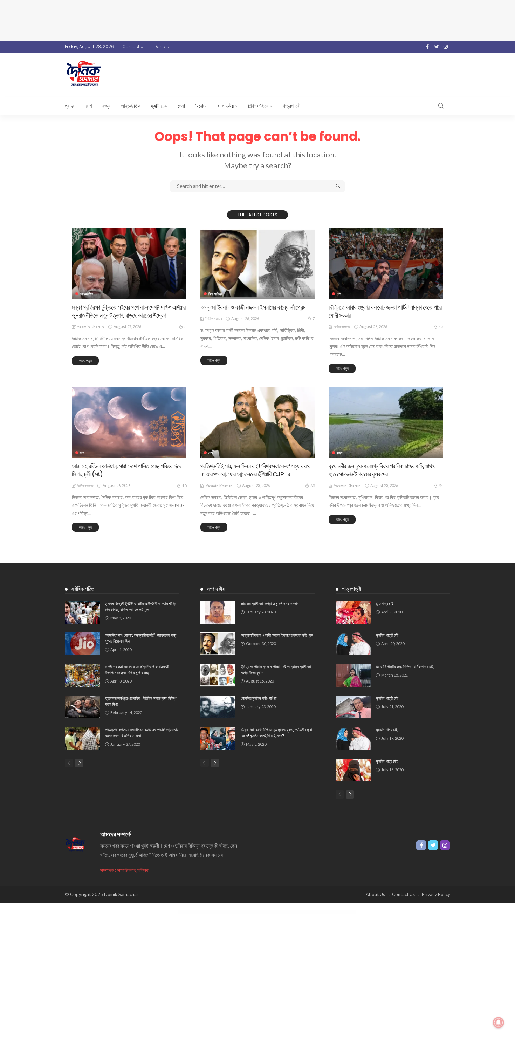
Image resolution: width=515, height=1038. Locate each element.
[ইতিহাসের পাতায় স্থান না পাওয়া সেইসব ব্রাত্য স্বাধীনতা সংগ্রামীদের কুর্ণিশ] (217, 675)
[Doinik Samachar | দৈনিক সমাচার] (75, 844)
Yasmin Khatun (90, 327)
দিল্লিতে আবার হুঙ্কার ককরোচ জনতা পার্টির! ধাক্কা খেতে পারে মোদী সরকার (385, 311)
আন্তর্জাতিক (130, 105)
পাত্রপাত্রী (292, 105)
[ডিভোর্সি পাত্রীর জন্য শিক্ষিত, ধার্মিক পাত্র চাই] (353, 675)
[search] (441, 106)
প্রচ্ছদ (70, 105)
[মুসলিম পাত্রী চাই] (353, 643)
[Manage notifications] (498, 1022)
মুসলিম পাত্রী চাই (387, 635)
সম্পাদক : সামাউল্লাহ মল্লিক (124, 870)
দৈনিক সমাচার (214, 318)
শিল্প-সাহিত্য (258, 105)
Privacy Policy (436, 894)
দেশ (89, 105)
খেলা (181, 105)
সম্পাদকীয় (226, 105)
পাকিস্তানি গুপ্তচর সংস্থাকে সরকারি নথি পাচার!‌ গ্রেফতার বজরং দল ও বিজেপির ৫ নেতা (141, 733)
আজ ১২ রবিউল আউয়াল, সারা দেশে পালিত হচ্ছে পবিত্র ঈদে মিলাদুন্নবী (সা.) (126, 470)
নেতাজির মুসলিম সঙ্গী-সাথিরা (258, 698)
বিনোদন (201, 105)
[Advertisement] (257, 19)
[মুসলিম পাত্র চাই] (353, 738)
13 (441, 327)
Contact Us (134, 46)
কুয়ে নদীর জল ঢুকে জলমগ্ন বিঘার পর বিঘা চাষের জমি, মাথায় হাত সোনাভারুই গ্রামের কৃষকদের (382, 470)
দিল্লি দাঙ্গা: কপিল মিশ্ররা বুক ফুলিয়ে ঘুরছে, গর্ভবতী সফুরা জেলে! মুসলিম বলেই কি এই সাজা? (276, 733)
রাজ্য (106, 105)
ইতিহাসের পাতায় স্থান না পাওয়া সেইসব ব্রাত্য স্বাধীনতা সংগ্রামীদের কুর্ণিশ (276, 670)
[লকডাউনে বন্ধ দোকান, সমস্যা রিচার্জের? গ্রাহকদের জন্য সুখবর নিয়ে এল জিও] (82, 643)
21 (441, 485)
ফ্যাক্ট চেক (159, 105)
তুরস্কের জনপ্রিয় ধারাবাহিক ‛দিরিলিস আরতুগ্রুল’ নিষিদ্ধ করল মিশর (140, 701)
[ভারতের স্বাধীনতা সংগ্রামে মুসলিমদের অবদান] (217, 612)
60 (312, 485)
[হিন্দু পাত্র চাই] (353, 612)
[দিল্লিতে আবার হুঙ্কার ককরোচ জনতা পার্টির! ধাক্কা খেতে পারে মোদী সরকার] (386, 263)
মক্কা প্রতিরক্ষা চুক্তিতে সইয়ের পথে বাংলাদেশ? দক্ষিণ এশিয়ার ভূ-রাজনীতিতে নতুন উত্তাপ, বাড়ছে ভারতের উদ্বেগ (128, 311)
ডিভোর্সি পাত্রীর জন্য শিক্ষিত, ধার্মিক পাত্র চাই (404, 667)
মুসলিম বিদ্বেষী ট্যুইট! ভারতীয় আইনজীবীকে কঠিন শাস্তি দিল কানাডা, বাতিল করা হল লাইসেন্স (140, 606)
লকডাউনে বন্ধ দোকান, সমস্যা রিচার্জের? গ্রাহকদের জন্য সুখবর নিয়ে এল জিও (140, 638)
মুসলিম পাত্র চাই (386, 730)
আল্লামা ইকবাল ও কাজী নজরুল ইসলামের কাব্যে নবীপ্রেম (252, 307)
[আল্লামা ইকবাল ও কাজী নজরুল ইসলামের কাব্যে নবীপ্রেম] (257, 263)
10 (184, 485)
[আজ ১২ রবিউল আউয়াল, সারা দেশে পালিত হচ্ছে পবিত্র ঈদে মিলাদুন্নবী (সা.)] (129, 422)
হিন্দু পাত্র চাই (384, 603)
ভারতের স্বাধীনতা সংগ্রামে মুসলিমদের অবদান (269, 603)
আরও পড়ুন (85, 360)
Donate (161, 46)
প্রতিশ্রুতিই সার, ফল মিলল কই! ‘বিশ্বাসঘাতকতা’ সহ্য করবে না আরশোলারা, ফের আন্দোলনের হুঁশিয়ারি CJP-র (255, 470)
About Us (375, 894)
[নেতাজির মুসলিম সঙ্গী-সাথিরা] (217, 707)
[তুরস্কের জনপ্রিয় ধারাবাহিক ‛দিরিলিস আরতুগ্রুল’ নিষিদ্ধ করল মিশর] (82, 707)
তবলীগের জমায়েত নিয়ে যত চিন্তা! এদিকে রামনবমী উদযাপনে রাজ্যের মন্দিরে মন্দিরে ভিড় (137, 670)
